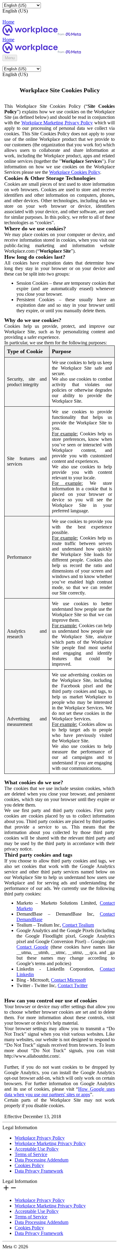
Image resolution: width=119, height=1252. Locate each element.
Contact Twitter (73, 985)
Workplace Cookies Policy (74, 172)
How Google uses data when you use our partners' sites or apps (59, 1091)
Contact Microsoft (68, 980)
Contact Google (32, 947)
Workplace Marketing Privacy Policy (57, 122)
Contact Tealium (78, 925)
